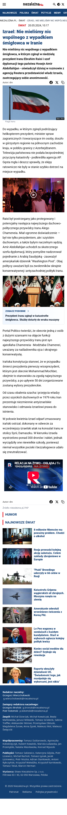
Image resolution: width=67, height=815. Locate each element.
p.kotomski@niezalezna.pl (34, 710)
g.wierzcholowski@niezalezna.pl (20, 698)
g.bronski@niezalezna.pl (36, 707)
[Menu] (4, 4)
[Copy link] (62, 82)
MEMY (57, 12)
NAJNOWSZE (10, 12)
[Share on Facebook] (51, 82)
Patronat (14, 791)
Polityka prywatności (47, 791)
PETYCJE (46, 12)
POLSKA (24, 12)
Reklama (27, 791)
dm (11, 82)
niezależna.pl (8, 20)
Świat (22, 20)
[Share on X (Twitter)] (57, 82)
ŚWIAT (35, 12)
